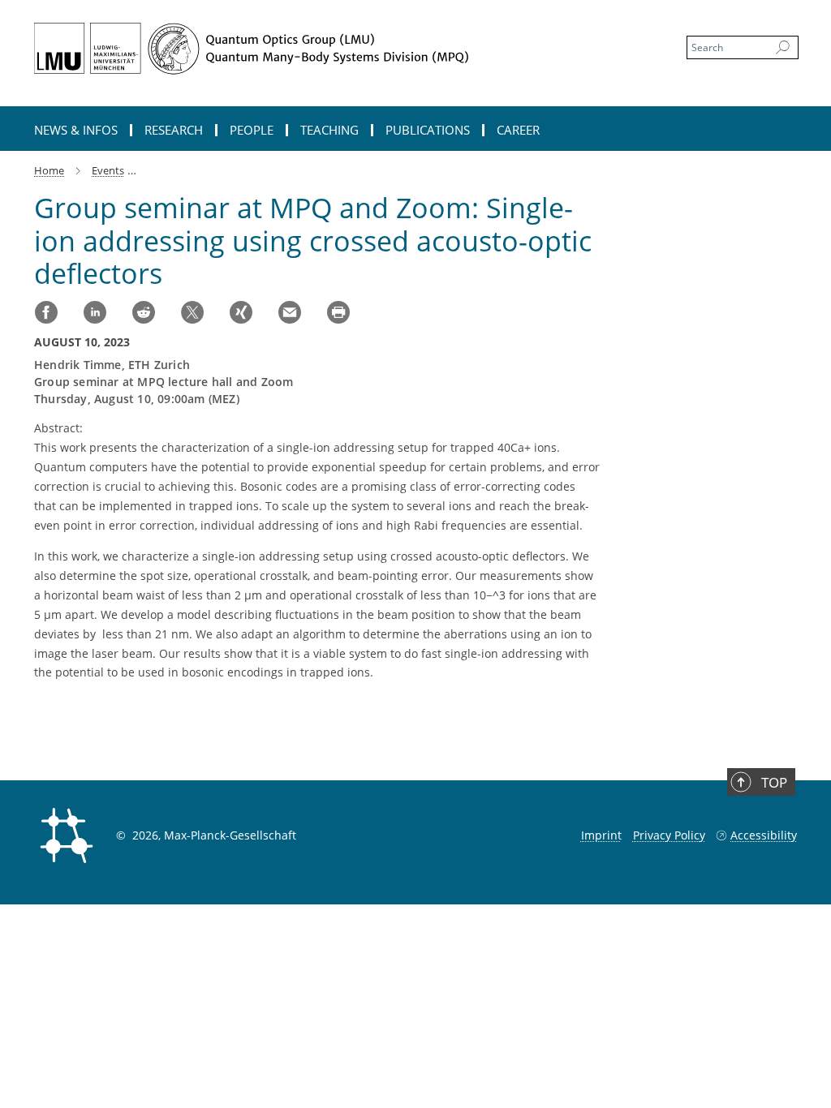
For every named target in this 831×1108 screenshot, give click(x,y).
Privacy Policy (669, 835)
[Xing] (241, 312)
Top (774, 782)
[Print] (338, 312)
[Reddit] (143, 312)
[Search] (783, 48)
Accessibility (763, 835)
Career (518, 130)
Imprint (601, 835)
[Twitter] (192, 312)
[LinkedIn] (95, 312)
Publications (427, 130)
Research (173, 130)
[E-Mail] (290, 312)
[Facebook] (46, 312)
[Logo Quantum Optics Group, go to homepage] (338, 48)
